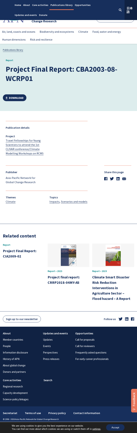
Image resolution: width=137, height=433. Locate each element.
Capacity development (15, 393)
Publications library (61, 5)
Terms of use (33, 413)
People (7, 346)
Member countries (13, 339)
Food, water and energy (106, 31)
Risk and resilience (41, 39)
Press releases (51, 359)
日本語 (130, 10)
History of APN (11, 359)
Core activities (40, 5)
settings (96, 429)
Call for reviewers (85, 346)
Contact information (86, 413)
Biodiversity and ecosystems (57, 31)
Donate (43, 15)
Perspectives (50, 352)
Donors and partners (14, 371)
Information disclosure (15, 352)
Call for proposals (85, 339)
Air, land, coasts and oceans (18, 31)
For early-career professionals (92, 359)
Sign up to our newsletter (22, 319)
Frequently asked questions (90, 352)
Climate (83, 31)
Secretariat (10, 413)
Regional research (13, 386)
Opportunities (83, 5)
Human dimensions (14, 39)
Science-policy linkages (16, 399)
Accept (115, 427)
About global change (14, 365)
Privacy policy (57, 413)
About (26, 5)
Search (48, 380)
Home (18, 5)
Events (47, 346)
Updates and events (26, 15)
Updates (48, 339)
